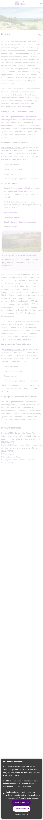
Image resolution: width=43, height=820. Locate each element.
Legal (10, 775)
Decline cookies (21, 814)
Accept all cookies (21, 803)
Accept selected (21, 809)
